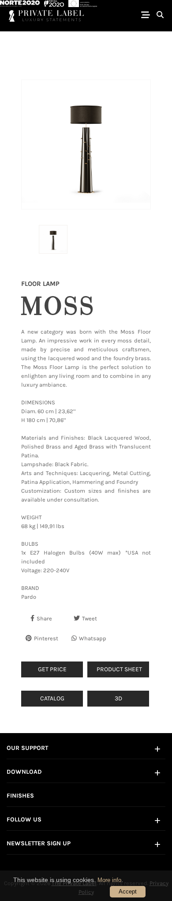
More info (109, 880)
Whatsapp (92, 638)
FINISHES (20, 795)
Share (44, 618)
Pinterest (46, 638)
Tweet (89, 618)
